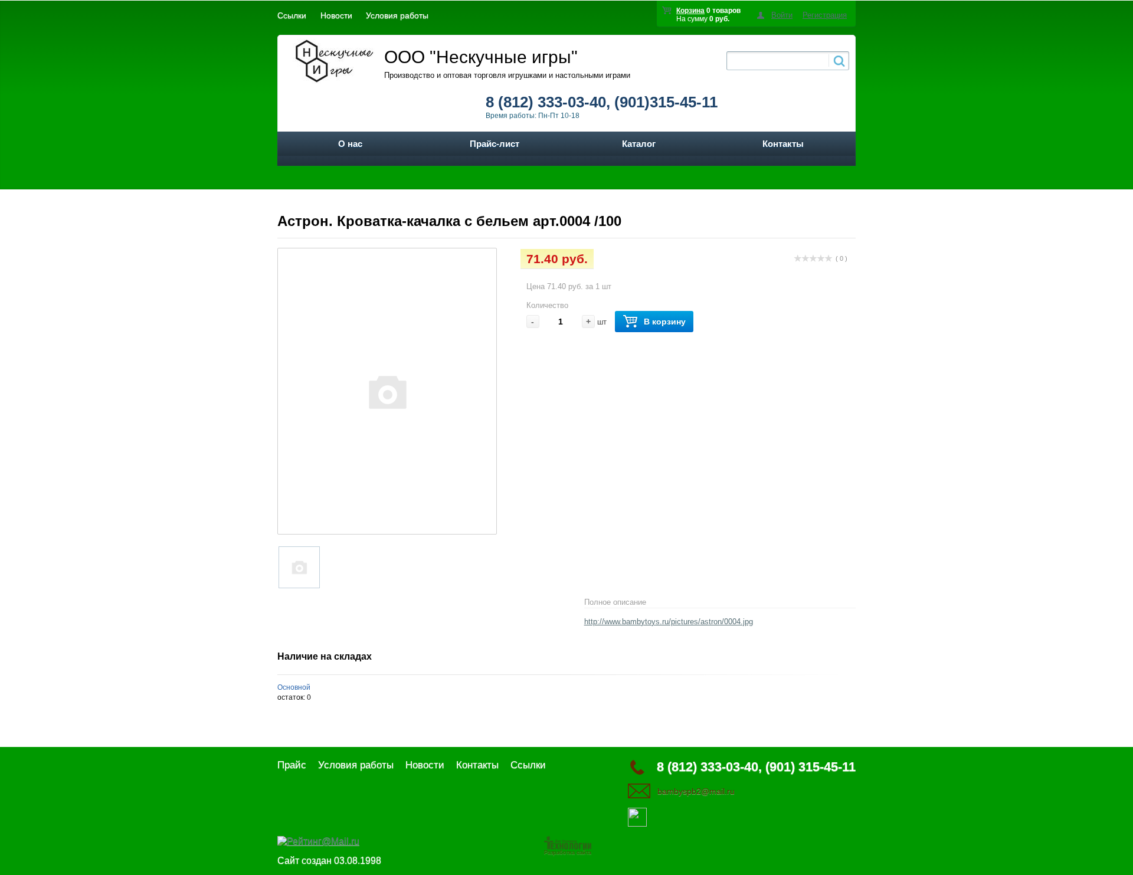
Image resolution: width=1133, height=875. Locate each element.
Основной (293, 687)
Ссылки (291, 15)
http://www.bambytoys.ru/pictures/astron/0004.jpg (668, 621)
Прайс (291, 765)
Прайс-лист (494, 144)
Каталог (639, 144)
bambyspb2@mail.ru (696, 791)
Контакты (783, 144)
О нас (350, 144)
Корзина (690, 10)
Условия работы (397, 15)
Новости (336, 15)
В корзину (665, 321)
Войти (782, 15)
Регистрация (825, 15)
